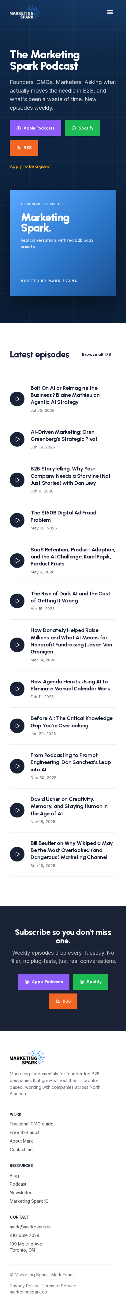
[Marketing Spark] (25, 12)
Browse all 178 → (99, 354)
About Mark (21, 1140)
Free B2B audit (24, 1132)
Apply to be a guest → (33, 166)
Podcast (18, 1184)
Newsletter (20, 1192)
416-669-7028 (24, 1235)
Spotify (86, 128)
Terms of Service (59, 1285)
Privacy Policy (24, 1285)
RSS (28, 147)
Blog (14, 1175)
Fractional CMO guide (32, 1123)
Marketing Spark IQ (29, 1201)
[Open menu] (110, 12)
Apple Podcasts (39, 128)
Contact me (21, 1149)
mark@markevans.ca (31, 1226)
